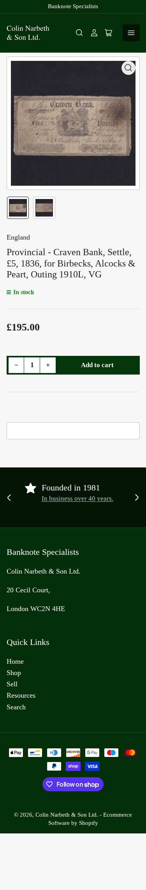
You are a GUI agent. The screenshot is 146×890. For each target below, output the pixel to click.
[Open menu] (131, 32)
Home (15, 661)
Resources (21, 695)
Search (16, 707)
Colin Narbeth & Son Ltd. (66, 815)
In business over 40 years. (77, 498)
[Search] (79, 32)
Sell (12, 684)
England (18, 237)
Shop (14, 673)
